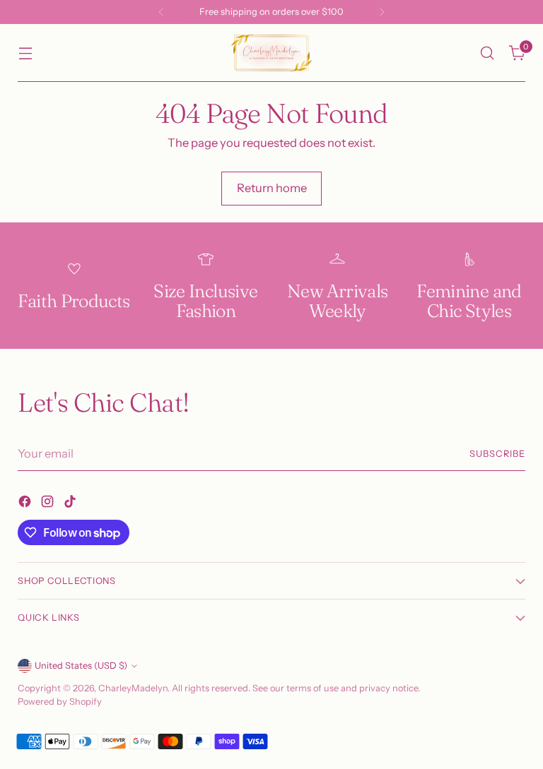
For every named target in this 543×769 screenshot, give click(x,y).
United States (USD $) (81, 665)
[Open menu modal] (25, 53)
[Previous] (161, 12)
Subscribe (497, 453)
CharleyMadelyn (133, 688)
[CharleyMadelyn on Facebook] (26, 503)
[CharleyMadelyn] (271, 53)
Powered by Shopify (60, 701)
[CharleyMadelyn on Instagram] (48, 503)
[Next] (381, 12)
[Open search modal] (487, 53)
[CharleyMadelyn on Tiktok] (71, 503)
